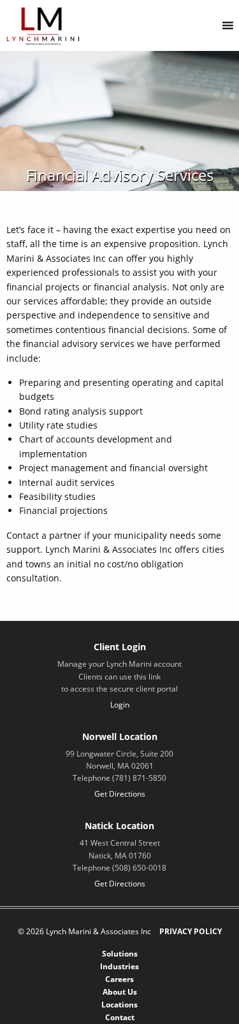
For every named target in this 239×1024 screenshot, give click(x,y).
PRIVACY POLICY (190, 931)
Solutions (120, 953)
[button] (203, 25)
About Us (120, 991)
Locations (119, 1004)
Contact (119, 1017)
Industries (119, 966)
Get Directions (119, 793)
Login (119, 704)
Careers (119, 979)
